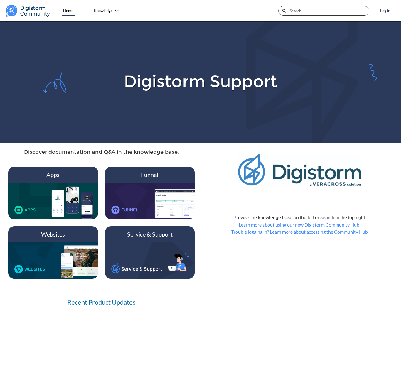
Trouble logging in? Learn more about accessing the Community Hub (299, 231)
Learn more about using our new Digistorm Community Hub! (300, 224)
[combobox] (329, 10)
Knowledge (103, 10)
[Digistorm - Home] (28, 11)
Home (68, 10)
